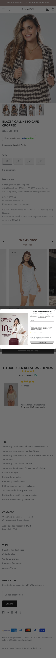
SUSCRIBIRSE (42, 342)
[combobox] (32, 333)
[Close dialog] (54, 310)
